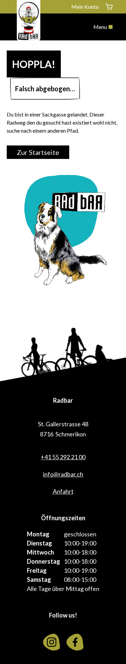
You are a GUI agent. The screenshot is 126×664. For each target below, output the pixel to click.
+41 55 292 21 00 (63, 457)
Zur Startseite (38, 152)
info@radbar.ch (63, 474)
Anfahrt (63, 491)
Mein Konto (85, 6)
